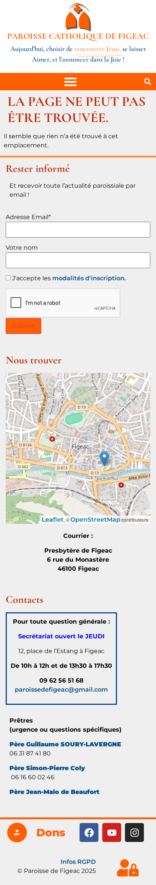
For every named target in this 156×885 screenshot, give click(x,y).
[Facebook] (89, 832)
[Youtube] (111, 832)
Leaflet (53, 519)
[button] (147, 81)
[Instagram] (134, 832)
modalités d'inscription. (89, 278)
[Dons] (17, 832)
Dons (50, 832)
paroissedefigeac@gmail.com (61, 689)
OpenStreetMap (95, 519)
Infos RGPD (78, 861)
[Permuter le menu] (70, 81)
